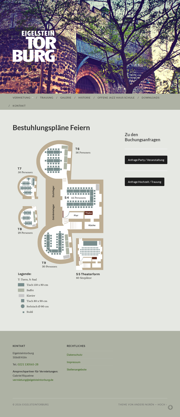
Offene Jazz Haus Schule (116, 97)
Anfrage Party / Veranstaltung (146, 159)
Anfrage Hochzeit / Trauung (144, 181)
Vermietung (21, 97)
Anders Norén (144, 404)
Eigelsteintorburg (35, 404)
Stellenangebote (76, 369)
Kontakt (19, 105)
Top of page (170, 407)
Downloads (150, 97)
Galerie (65, 97)
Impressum (73, 362)
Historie (84, 97)
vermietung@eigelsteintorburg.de (33, 379)
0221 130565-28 (28, 364)
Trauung (46, 97)
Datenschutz (74, 354)
